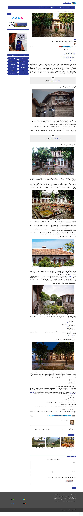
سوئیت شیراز (13, 64)
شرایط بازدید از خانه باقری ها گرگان (69, 54)
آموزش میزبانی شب (50, 7)
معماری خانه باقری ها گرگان (70, 53)
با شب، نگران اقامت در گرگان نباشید (69, 58)
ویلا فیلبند (12, 70)
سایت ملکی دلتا (12, 73)
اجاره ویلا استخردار (13, 58)
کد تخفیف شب (12, 67)
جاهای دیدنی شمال (49, 373)
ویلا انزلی (23, 73)
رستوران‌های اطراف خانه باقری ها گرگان (69, 57)
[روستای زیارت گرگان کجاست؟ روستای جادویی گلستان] (53, 442)
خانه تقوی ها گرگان (70, 323)
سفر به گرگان (69, 276)
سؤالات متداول (72, 60)
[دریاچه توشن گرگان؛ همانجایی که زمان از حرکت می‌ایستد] (38, 442)
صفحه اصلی (72, 7)
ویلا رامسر (23, 64)
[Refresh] (75, 480)
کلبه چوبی (12, 55)
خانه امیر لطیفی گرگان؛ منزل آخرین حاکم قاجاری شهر (41, 429)
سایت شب (56, 501)
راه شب (67, 7)
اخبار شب (56, 7)
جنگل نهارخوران (70, 335)
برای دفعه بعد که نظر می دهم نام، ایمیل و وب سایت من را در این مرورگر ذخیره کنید (62, 477)
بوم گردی (23, 58)
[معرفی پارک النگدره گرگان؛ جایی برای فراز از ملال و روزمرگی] (67, 442)
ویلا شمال (23, 55)
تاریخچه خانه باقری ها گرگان (70, 52)
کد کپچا (74, 485)
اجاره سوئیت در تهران (23, 61)
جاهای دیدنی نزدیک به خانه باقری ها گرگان (68, 56)
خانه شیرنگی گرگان (70, 327)
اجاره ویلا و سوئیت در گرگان (54, 81)
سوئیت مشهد (23, 67)
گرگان (73, 438)
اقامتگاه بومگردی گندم (53, 138)
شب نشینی (62, 7)
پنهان (65, 49)
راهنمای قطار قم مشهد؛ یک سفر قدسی (68, 429)
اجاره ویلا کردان (12, 61)
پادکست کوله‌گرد (42, 7)
